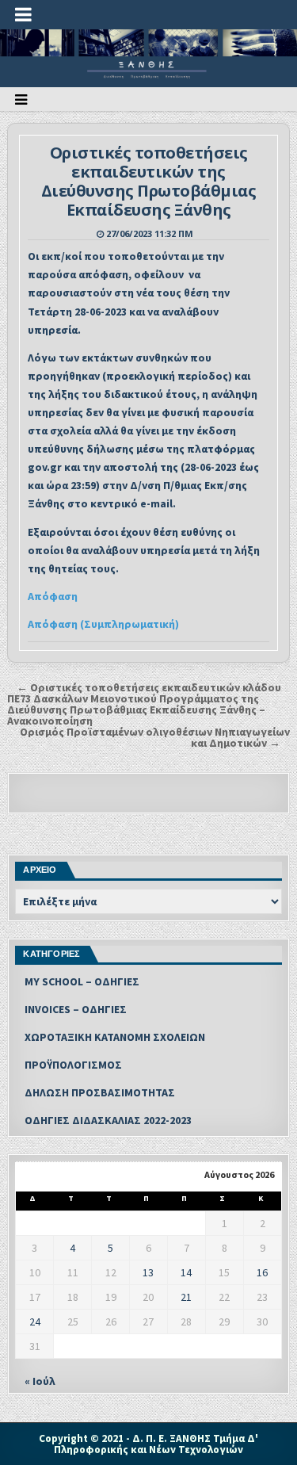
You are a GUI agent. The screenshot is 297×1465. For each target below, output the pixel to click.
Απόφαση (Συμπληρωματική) (103, 624)
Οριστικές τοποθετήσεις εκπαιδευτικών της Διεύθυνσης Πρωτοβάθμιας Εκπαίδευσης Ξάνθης (149, 181)
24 (34, 1321)
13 (148, 1272)
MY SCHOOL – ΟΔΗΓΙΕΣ (82, 981)
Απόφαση (53, 596)
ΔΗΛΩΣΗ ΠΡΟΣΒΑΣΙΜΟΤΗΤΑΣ (100, 1092)
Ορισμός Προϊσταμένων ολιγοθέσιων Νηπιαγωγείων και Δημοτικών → (155, 737)
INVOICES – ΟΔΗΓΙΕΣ (76, 1009)
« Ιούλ (40, 1381)
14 (186, 1272)
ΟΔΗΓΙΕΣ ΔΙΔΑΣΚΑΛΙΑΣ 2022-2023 (108, 1120)
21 (186, 1297)
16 (262, 1272)
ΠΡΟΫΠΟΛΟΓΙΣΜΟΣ (73, 1065)
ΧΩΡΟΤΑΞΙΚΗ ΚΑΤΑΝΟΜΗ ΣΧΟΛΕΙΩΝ (115, 1037)
